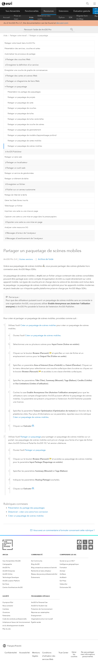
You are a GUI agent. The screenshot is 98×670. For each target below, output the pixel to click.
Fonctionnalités (32, 11)
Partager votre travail (18, 35)
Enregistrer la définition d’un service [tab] (23, 65)
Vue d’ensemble (13, 11)
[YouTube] (90, 547)
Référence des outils (44, 17)
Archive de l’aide (45, 259)
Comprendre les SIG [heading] (68, 554)
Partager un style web (13, 157)
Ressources (49, 11)
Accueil (6, 17)
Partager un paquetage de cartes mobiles (24, 141)
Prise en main (17, 17)
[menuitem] (17, 561)
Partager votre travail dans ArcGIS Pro (20, 43)
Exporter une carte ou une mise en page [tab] (24, 222)
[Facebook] (79, 542)
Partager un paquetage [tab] (17, 86)
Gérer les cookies (74, 654)
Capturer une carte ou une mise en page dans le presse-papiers (31, 217)
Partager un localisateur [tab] (17, 162)
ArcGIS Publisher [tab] (14, 151)
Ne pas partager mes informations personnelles (88, 654)
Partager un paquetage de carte (20, 103)
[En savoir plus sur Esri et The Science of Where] (8, 545)
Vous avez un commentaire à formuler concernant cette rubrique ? (64, 530)
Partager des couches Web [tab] (18, 59)
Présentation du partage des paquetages (24, 92)
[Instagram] (85, 547)
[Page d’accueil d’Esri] (7, 4)
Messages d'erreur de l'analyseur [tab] (21, 233)
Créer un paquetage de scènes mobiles (38, 325)
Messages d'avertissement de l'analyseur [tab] (25, 238)
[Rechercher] (87, 3)
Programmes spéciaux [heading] (40, 596)
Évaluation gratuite (82, 11)
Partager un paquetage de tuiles (21, 113)
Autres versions (26, 259)
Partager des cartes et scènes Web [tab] (22, 76)
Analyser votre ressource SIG (16, 227)
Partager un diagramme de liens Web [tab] (23, 81)
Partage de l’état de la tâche (16, 195)
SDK (70, 17)
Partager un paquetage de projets (21, 97)
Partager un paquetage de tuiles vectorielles (26, 119)
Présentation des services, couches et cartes (22, 48)
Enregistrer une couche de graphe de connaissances (26, 70)
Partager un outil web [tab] (16, 168)
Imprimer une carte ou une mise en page (21, 211)
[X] (85, 542)
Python (62, 17)
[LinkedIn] (90, 542)
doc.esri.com (62, 23)
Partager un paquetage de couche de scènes (26, 124)
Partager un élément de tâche (16, 179)
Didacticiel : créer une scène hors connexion (28, 512)
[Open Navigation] (94, 3)
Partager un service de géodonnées (19, 173)
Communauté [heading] (36, 554)
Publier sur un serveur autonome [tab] (21, 189)
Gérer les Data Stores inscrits (16, 200)
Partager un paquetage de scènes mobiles (25, 146)
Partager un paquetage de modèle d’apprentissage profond (32, 135)
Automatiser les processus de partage (20, 54)
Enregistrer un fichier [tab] (16, 184)
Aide (31, 17)
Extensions (63, 11)
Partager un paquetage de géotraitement (24, 130)
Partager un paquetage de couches (22, 108)
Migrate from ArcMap (82, 17)
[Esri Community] (79, 547)
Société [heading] (6, 596)
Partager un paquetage (38, 35)
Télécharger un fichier (13, 206)
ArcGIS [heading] (5, 554)
